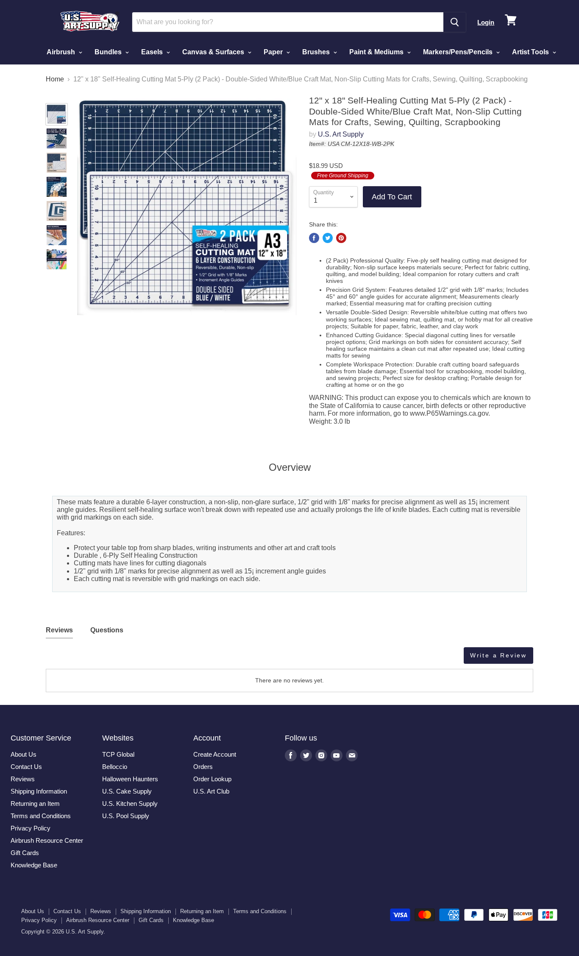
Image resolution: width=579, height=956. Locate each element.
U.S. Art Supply (341, 134)
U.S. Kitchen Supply (130, 803)
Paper (274, 52)
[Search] (454, 22)
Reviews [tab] (59, 630)
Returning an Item (35, 803)
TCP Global (118, 754)
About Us (23, 754)
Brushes (316, 52)
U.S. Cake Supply (127, 791)
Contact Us (26, 766)
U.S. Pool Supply (125, 815)
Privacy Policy (30, 828)
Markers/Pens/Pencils (458, 52)
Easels (152, 52)
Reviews (23, 779)
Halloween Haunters (130, 779)
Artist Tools (531, 52)
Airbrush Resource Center (47, 840)
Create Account (214, 754)
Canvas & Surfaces (214, 52)
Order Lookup (212, 779)
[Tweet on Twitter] (328, 238)
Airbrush (62, 52)
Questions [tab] (106, 630)
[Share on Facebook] (314, 238)
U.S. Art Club (211, 791)
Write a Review (498, 655)
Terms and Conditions (41, 815)
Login (485, 22)
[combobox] (288, 22)
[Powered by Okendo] (84, 659)
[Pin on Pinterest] (341, 238)
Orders (203, 766)
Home (55, 79)
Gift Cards (25, 852)
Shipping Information (39, 791)
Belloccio (114, 766)
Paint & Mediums (377, 52)
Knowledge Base (34, 865)
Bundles (109, 52)
